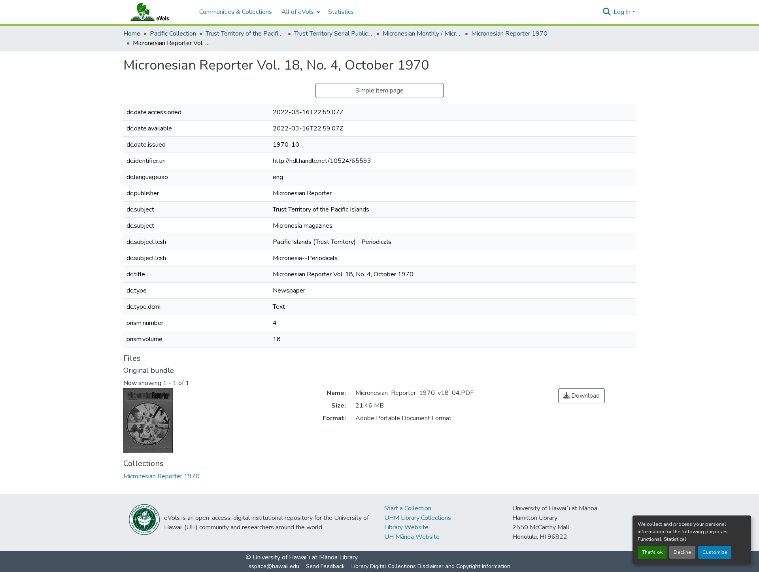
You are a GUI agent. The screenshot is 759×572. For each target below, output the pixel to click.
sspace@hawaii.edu (274, 566)
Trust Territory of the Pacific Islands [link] (245, 33)
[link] (581, 395)
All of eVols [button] (297, 12)
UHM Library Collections (417, 517)
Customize (714, 552)
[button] (157, 12)
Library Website (406, 527)
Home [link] (131, 33)
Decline (682, 552)
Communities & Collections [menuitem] (235, 12)
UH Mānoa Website (412, 536)
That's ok (652, 552)
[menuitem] (300, 12)
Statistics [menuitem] (341, 12)
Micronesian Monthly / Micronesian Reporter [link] (422, 33)
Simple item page (379, 90)
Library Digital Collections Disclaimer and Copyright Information (430, 566)
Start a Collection (407, 508)
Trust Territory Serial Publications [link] (333, 33)
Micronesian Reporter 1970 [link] (509, 33)
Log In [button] (623, 12)
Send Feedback (325, 566)
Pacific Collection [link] (173, 33)
